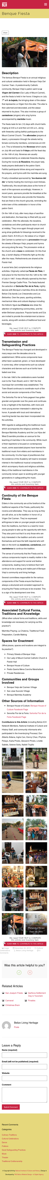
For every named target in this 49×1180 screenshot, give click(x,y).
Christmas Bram (12, 1005)
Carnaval (9, 1000)
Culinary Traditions (9, 1134)
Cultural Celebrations (10, 1138)
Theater (5, 1157)
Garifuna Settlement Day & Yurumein (37, 994)
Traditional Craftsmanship (12, 1161)
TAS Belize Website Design (23, 1174)
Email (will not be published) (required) (20, 1061)
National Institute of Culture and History (27, 1171)
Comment (6, 1084)
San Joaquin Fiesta (14, 992)
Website (6, 1073)
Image (6, 948)
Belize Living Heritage (24, 950)
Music (4, 1153)
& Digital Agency (38, 1174)
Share (5, 33)
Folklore (5, 1146)
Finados (31, 1000)
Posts (16, 1027)
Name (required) (9, 1049)
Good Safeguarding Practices (14, 1149)
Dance (4, 1142)
